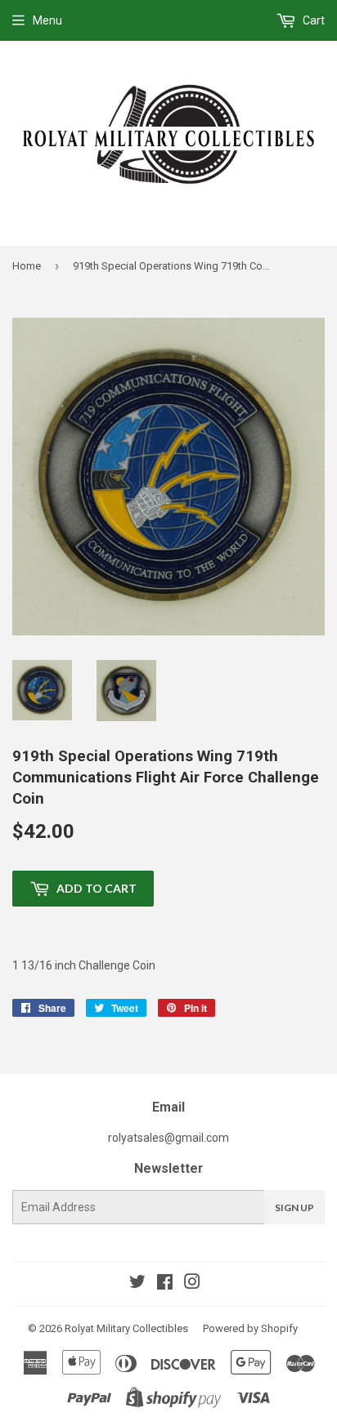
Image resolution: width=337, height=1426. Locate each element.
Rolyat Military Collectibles (126, 1328)
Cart (312, 20)
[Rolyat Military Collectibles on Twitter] (137, 1283)
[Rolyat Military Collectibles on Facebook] (164, 1283)
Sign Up (294, 1207)
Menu (47, 20)
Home (26, 266)
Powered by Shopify (250, 1328)
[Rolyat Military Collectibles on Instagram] (192, 1283)
